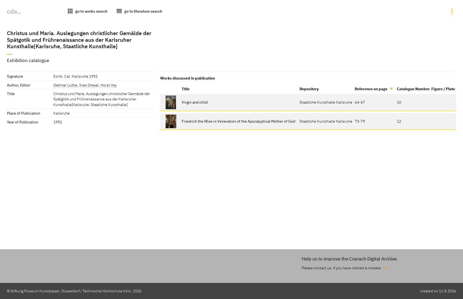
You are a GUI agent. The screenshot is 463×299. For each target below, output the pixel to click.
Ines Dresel (89, 85)
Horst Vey (108, 85)
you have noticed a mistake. (359, 267)
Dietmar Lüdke (65, 85)
